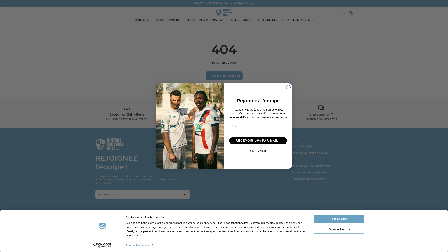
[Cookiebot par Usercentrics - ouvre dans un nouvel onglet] (102, 245)
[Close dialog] (288, 87)
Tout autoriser (339, 218)
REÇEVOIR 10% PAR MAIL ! (258, 140)
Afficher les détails (137, 245)
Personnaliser (336, 228)
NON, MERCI (258, 151)
